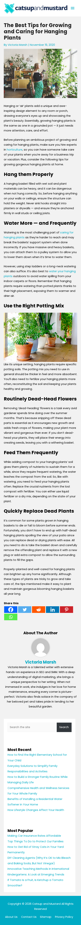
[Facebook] (10, 609)
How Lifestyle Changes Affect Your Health (36, 810)
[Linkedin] (52, 609)
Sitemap (45, 917)
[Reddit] (38, 609)
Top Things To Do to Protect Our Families (35, 841)
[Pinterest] (66, 609)
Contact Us (29, 917)
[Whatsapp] (10, 617)
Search (64, 727)
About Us (11, 917)
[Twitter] (24, 609)
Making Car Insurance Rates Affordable (34, 836)
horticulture (14, 150)
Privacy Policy (64, 917)
